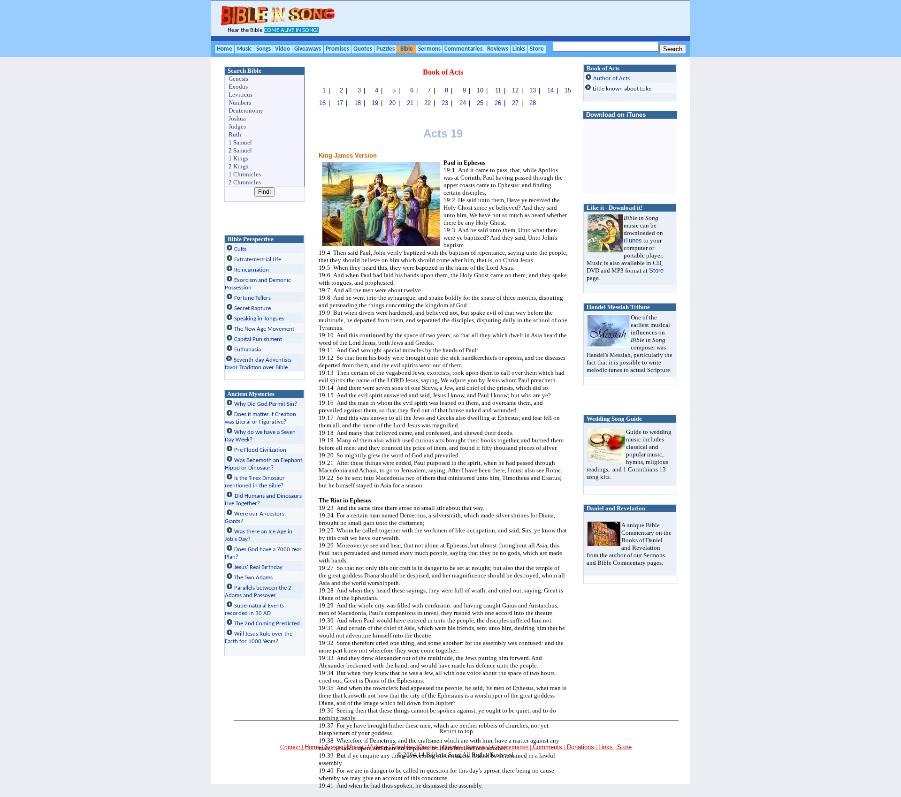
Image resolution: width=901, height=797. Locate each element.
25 (480, 102)
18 (357, 102)
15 (568, 90)
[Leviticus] (265, 95)
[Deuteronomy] (265, 111)
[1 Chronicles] (265, 175)
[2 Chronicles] (265, 183)
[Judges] (265, 127)
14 (550, 90)
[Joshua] (265, 119)
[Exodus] (265, 87)
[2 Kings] (265, 167)
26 (498, 102)
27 (515, 102)
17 (339, 102)
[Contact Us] (595, 747)
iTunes (633, 240)
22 (427, 102)
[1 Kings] (265, 159)
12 (515, 90)
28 (532, 102)
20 (392, 102)
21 (410, 102)
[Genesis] (265, 79)
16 (322, 102)
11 (498, 90)
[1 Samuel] (265, 143)
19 (375, 102)
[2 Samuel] (265, 151)
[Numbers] (265, 103)
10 (480, 90)
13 (532, 90)
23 (445, 102)
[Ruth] (265, 135)
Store (656, 270)
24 (462, 102)
